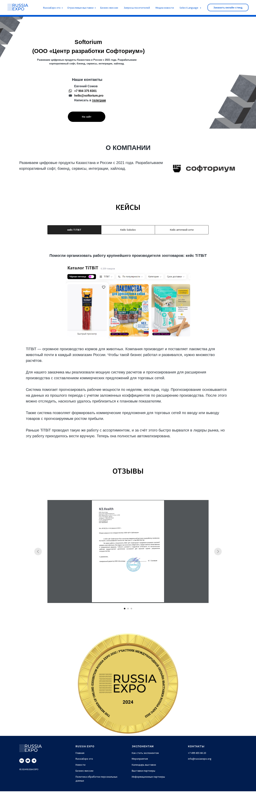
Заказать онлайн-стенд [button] (228, 7)
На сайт (86, 116)
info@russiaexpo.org (199, 758)
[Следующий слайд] (218, 551)
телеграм (99, 100)
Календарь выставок (144, 764)
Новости (80, 764)
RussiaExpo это (52, 7)
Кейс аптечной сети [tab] (182, 229)
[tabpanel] (128, 349)
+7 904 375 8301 (85, 90)
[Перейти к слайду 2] (128, 608)
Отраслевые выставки (80, 7)
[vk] (21, 760)
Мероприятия (140, 758)
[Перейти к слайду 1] (124, 608)
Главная (80, 753)
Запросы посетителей (137, 7)
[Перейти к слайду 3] (131, 608)
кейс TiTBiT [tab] (74, 229)
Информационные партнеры (148, 776)
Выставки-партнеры (143, 770)
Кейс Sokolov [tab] (128, 229)
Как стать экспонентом (145, 753)
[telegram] (34, 760)
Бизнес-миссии (109, 7)
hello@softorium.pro (88, 95)
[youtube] (27, 760)
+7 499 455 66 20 (197, 753)
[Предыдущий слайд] (38, 551)
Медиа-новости (165, 7)
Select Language (189, 7)
